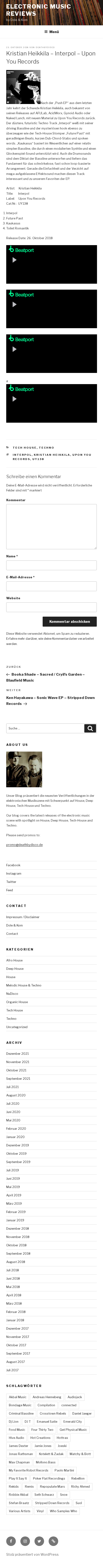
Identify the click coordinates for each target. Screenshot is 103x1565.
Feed (9, 890)
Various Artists (19, 1511)
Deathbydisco (45, 47)
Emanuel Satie (47, 1421)
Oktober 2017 (16, 1345)
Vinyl (40, 1511)
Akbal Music (17, 1397)
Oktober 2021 (16, 1070)
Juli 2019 (12, 1170)
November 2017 (17, 1337)
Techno (46, 447)
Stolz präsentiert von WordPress (32, 1554)
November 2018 (17, 1237)
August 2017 (15, 1362)
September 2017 (18, 1353)
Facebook (13, 865)
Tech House (25, 447)
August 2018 (15, 1262)
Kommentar (16, 500)
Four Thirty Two (42, 1429)
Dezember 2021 (17, 1053)
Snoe (63, 1494)
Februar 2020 (16, 1128)
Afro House (14, 960)
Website (13, 598)
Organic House (17, 1002)
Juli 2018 (12, 1270)
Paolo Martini (64, 1470)
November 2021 (17, 1062)
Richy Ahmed (80, 1486)
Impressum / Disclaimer (23, 917)
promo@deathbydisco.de (24, 845)
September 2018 (18, 1253)
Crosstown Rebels (53, 1413)
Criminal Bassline (21, 1413)
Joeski (62, 1446)
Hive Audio (16, 1438)
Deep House (14, 969)
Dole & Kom (14, 925)
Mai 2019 (13, 1187)
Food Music (17, 1429)
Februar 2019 (16, 1212)
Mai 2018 (13, 1287)
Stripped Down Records (52, 1503)
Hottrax (62, 1438)
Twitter (11, 882)
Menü (54, 32)
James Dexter (18, 1446)
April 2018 (13, 1295)
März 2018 (14, 1303)
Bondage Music (20, 1405)
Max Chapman (19, 1462)
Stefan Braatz (19, 1503)
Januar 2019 (15, 1220)
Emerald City (72, 1421)
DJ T (28, 1421)
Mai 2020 (13, 1120)
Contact (12, 934)
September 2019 (18, 1162)
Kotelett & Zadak (51, 1454)
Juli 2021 (12, 1087)
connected (68, 1405)
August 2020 (16, 1095)
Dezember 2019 (17, 1145)
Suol (79, 1503)
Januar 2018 (15, 1320)
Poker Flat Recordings (49, 1478)
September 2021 (18, 1078)
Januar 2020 (15, 1137)
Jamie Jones (43, 1446)
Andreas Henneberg (47, 1397)
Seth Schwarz (44, 1494)
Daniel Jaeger (82, 1413)
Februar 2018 (16, 1312)
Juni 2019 (13, 1178)
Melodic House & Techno (23, 985)
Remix (29, 1486)
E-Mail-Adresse (20, 577)
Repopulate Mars (52, 1486)
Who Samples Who (63, 1511)
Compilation (46, 1405)
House (10, 977)
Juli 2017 (12, 1370)
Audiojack (75, 1397)
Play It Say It (18, 1478)
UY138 (38, 459)
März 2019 (14, 1203)
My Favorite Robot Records (28, 1470)
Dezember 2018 (17, 1228)
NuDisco (12, 993)
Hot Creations (40, 1438)
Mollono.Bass (46, 1462)
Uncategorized (17, 1027)
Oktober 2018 (16, 1245)
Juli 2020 (12, 1103)
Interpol (22, 454)
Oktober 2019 (16, 1153)
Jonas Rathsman (21, 1454)
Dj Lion (13, 1421)
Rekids (14, 1486)
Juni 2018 (13, 1278)
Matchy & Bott (80, 1454)
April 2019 (13, 1195)
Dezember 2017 (17, 1328)
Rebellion (78, 1478)
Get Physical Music (73, 1429)
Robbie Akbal (18, 1494)
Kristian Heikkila (52, 454)
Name (12, 556)
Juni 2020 (13, 1112)
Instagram (13, 873)
